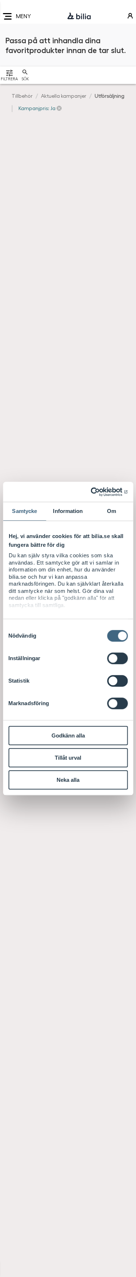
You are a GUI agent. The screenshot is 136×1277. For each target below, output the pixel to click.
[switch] (117, 658)
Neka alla (68, 780)
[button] (40, 108)
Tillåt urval (68, 758)
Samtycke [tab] (24, 511)
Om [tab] (111, 511)
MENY (23, 15)
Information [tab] (68, 511)
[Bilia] (79, 16)
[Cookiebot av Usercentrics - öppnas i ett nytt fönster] (97, 492)
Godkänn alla (68, 735)
